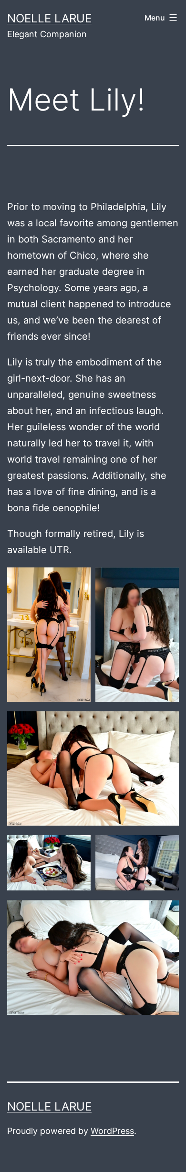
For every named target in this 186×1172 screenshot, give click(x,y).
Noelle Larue (49, 18)
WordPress (112, 1131)
